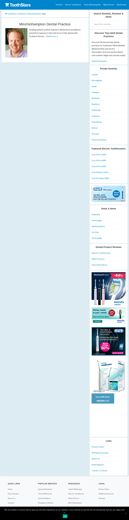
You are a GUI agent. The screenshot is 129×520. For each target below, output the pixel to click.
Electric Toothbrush (76, 494)
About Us (96, 458)
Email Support (98, 464)
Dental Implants (44, 498)
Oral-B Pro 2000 (99, 154)
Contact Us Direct (99, 470)
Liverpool (96, 116)
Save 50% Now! (103, 397)
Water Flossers (98, 259)
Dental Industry (98, 226)
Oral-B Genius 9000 (100, 178)
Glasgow (95, 92)
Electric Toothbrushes (101, 253)
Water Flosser (73, 498)
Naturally (96, 214)
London (95, 74)
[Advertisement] (109, 419)
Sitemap (102, 498)
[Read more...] (52, 36)
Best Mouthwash (75, 503)
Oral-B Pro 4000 (99, 160)
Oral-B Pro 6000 (99, 166)
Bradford (96, 104)
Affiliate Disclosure (100, 452)
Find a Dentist (13, 494)
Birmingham (97, 80)
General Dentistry (45, 489)
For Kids (95, 232)
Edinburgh (96, 110)
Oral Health (97, 238)
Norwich (95, 134)
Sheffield (95, 98)
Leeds (94, 86)
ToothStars (20, 4)
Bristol (95, 128)
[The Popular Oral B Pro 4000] (109, 201)
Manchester (97, 122)
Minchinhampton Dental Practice (45, 24)
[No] (126, 513)
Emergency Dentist (45, 503)
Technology (97, 220)
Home (10, 489)
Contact (11, 503)
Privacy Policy (98, 447)
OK (65, 516)
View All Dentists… (100, 61)
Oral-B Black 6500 (100, 172)
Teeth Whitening (45, 494)
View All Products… (100, 265)
